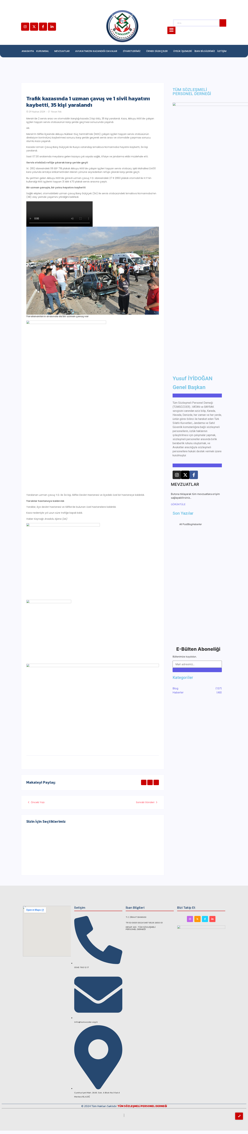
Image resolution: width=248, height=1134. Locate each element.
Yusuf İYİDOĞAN (192, 378)
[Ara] (222, 23)
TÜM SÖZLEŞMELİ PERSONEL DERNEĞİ (142, 1106)
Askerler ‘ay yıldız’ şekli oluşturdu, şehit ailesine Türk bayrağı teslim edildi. (59, 851)
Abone (197, 670)
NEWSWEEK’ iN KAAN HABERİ (197, 584)
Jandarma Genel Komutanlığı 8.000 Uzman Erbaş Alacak (121, 853)
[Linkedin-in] (52, 27)
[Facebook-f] (43, 27)
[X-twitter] (34, 27)
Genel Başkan (189, 387)
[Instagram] (25, 27)
